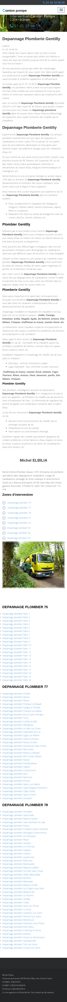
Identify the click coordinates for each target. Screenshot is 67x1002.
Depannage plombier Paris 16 (16, 666)
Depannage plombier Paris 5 (16, 627)
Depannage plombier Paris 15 (16, 662)
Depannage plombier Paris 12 (16, 652)
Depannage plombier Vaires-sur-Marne (21, 784)
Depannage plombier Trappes (16, 850)
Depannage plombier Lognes (16, 766)
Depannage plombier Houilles (16, 843)
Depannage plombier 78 (19, 512)
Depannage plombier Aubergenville (19, 940)
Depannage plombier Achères (16, 877)
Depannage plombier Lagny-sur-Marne (21, 735)
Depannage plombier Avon (15, 773)
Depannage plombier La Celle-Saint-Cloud (22, 870)
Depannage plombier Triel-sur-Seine (19, 944)
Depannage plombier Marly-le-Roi (18, 891)
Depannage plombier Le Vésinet (18, 895)
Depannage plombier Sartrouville (18, 815)
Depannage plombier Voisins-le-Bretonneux (23, 937)
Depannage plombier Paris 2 (16, 617)
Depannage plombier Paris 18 (16, 673)
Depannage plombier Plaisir (15, 839)
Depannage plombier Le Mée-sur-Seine (21, 728)
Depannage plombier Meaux (16, 697)
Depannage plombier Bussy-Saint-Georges (23, 714)
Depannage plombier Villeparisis (17, 724)
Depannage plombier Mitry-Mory (18, 749)
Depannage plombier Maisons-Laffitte (20, 867)
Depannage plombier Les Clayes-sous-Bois (23, 888)
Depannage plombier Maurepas (17, 881)
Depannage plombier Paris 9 (16, 641)
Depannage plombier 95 (18, 538)
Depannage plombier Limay (15, 902)
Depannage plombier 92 (19, 522)
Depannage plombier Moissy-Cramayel (21, 752)
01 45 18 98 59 (55, 2)
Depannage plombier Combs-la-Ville (19, 721)
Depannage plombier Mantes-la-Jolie (20, 818)
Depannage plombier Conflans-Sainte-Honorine (25, 829)
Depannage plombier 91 (19, 517)
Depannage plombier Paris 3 (16, 620)
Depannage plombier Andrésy (16, 933)
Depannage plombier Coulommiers (19, 770)
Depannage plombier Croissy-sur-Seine (21, 947)
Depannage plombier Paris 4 (16, 624)
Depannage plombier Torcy (15, 717)
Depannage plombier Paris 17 (16, 669)
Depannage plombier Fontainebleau (19, 763)
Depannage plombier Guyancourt (18, 857)
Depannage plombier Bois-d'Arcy (18, 926)
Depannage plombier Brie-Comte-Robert (22, 756)
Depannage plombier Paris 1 (16, 613)
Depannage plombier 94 (18, 532)
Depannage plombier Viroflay (16, 899)
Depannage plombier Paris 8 (16, 638)
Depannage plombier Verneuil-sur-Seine (21, 916)
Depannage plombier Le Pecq (16, 909)
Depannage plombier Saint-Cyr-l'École (20, 905)
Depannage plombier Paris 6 (16, 631)
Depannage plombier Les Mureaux (19, 836)
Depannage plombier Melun (15, 700)
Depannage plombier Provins (16, 780)
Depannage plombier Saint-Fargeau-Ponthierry (24, 787)
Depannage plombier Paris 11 (16, 648)
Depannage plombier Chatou (16, 853)
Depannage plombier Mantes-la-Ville (20, 884)
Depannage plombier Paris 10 (16, 645)
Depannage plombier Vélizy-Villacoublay (21, 874)
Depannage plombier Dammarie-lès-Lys (21, 731)
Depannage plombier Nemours (17, 777)
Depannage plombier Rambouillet (18, 863)
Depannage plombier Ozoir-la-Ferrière (20, 738)
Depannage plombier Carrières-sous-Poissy (23, 923)
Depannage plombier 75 (19, 502)
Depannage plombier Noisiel (16, 759)
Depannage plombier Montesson (18, 919)
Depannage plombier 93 (18, 527)
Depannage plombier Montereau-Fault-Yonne (24, 745)
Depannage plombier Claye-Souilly (18, 791)
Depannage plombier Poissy (15, 825)
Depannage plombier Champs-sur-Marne (22, 711)
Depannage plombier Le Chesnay (18, 846)
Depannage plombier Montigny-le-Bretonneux (24, 832)
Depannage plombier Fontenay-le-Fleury (21, 930)
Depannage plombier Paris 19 (16, 676)
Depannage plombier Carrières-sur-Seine (22, 912)
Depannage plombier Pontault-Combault (21, 704)
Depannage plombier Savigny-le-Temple (21, 707)
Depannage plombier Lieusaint (17, 798)
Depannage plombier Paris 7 (16, 634)
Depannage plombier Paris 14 (16, 659)
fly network (49, 992)
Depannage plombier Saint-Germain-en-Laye (23, 822)
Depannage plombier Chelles (16, 693)
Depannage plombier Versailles (17, 811)
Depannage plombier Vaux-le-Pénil (19, 794)
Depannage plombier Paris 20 (16, 680)
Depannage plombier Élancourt (17, 860)
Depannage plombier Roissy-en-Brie (19, 742)
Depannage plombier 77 (19, 507)
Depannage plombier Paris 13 (16, 655)
